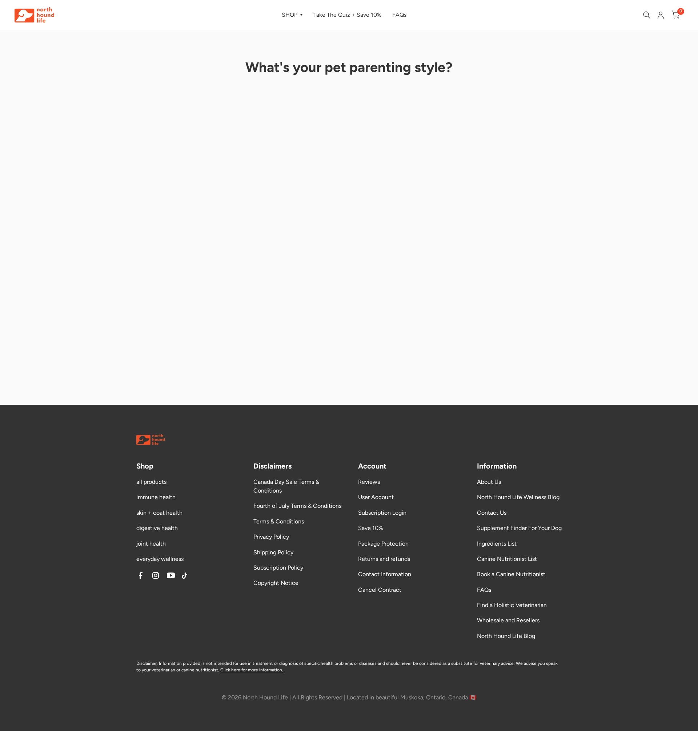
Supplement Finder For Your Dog (519, 528)
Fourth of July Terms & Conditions (297, 505)
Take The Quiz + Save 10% (347, 14)
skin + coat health (159, 512)
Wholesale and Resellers (508, 620)
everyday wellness (160, 558)
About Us (489, 481)
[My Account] (661, 15)
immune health (156, 497)
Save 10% (370, 528)
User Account (376, 497)
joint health (151, 543)
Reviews (369, 481)
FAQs (399, 14)
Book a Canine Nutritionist (511, 574)
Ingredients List (497, 543)
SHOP (289, 14)
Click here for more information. (251, 669)
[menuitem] (292, 15)
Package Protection (383, 543)
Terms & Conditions (278, 521)
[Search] (646, 15)
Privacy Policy (271, 536)
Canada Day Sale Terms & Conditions (286, 486)
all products (151, 481)
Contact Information (384, 574)
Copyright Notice (275, 582)
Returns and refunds (384, 558)
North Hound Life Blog (506, 635)
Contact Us (491, 512)
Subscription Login (382, 512)
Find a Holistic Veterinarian (512, 605)
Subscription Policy (278, 567)
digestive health (157, 528)
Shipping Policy (273, 552)
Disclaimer (146, 663)
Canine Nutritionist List (507, 558)
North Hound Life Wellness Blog (518, 497)
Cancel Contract (379, 589)
